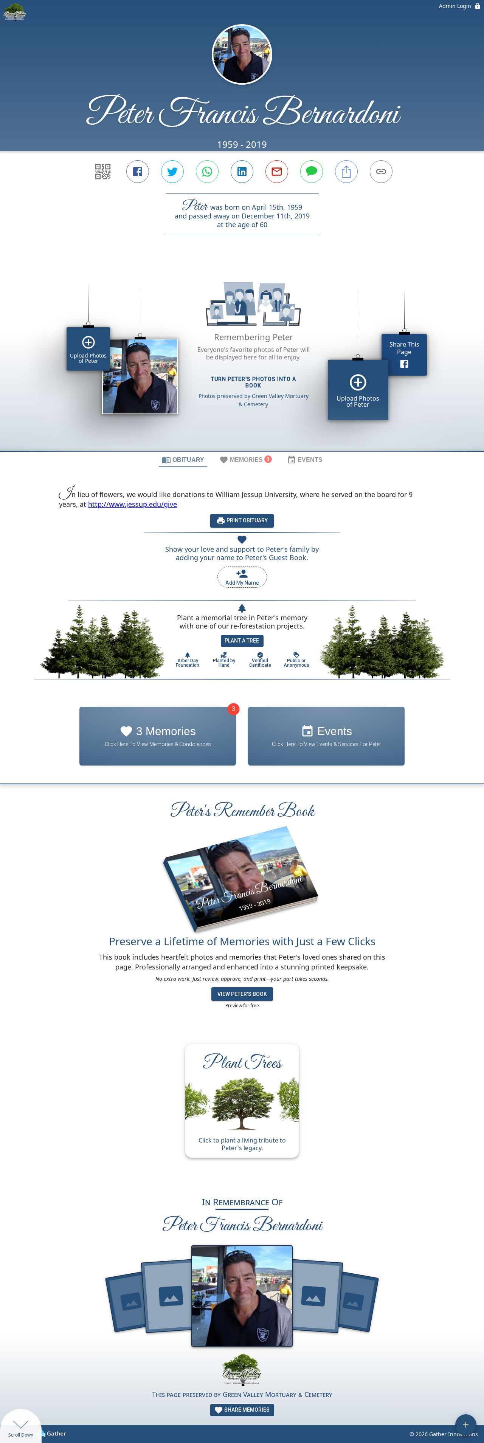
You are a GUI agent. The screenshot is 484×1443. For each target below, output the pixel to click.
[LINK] (381, 171)
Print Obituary (246, 520)
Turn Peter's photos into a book (253, 382)
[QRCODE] (103, 171)
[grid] (242, 356)
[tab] (183, 459)
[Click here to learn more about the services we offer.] (242, 1371)
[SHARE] (346, 171)
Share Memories (246, 1410)
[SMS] (311, 171)
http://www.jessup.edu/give (132, 504)
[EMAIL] (276, 171)
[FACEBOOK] (137, 171)
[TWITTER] (172, 171)
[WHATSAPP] (207, 171)
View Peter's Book (242, 994)
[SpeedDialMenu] (465, 1424)
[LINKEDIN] (242, 171)
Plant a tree (242, 641)
